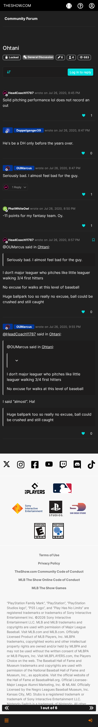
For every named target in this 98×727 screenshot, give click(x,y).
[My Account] (92, 5)
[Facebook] (35, 464)
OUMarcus (24, 168)
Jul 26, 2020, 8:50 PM (59, 208)
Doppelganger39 (28, 130)
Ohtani (43, 247)
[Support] (80, 5)
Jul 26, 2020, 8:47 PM (74, 130)
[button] (6, 720)
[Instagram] (20, 464)
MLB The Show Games (49, 588)
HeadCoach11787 (21, 93)
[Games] (69, 5)
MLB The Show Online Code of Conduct (49, 580)
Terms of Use (49, 555)
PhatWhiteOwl (18, 208)
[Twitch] (63, 464)
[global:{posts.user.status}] (5, 93)
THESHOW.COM (17, 5)
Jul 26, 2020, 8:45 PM (64, 93)
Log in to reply (80, 72)
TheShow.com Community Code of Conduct (49, 571)
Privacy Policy (49, 563)
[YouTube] (49, 464)
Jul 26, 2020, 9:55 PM (65, 327)
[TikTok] (91, 464)
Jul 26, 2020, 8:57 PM (64, 240)
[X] (6, 464)
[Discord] (77, 464)
